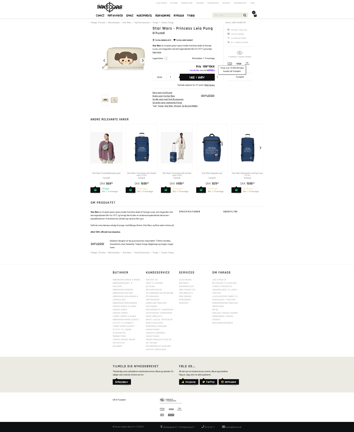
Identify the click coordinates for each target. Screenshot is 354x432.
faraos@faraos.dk (233, 427)
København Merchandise (125, 303)
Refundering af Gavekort (158, 346)
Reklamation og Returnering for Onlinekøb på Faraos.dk (159, 293)
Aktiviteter (119, 342)
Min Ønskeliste (186, 286)
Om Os (215, 309)
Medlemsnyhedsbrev (222, 322)
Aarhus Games (120, 309)
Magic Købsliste (154, 316)
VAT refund (151, 342)
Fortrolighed (152, 299)
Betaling (150, 286)
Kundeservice (213, 3)
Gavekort (226, 3)
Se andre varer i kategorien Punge (167, 103)
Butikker (174, 3)
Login (252, 3)
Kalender (200, 3)
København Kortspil (123, 293)
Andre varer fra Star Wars (164, 96)
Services (187, 272)
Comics (100, 15)
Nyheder (179, 15)
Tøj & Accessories (142, 22)
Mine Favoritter (187, 289)
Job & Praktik (219, 279)
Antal (159, 77)
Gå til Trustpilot (119, 400)
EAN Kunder (151, 306)
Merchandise (114, 22)
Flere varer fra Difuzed (162, 93)
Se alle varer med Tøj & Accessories (168, 99)
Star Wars (127, 22)
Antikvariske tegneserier (159, 313)
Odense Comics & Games (124, 306)
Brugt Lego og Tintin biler (159, 319)
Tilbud (191, 15)
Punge (155, 22)
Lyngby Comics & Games (124, 316)
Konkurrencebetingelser (225, 303)
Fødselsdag (218, 306)
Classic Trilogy (167, 22)
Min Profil (184, 283)
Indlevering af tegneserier (159, 309)
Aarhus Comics (120, 313)
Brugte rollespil (154, 322)
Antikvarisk (115, 15)
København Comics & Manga (126, 279)
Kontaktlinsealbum (156, 349)
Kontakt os (152, 279)
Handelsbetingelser (156, 303)
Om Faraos (221, 272)
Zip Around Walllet (190, 106)
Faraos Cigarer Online (124, 339)
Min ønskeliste (240, 3)
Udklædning (163, 15)
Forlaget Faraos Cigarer (225, 313)
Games (129, 15)
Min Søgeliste (186, 293)
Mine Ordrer (185, 296)
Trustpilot (240, 77)
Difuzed (177, 106)
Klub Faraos (210, 85)
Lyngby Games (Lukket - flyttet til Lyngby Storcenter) (124, 329)
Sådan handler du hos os (158, 339)
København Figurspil (123, 289)
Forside (102, 22)
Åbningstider (186, 3)
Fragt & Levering (154, 283)
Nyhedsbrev (185, 299)
